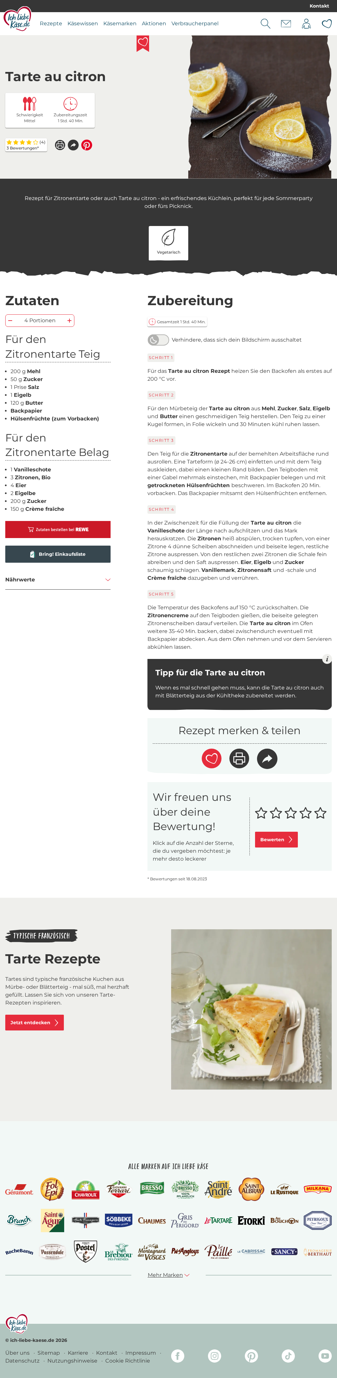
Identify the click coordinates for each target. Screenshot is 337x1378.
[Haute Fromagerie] (86, 1220)
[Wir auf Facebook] (177, 1357)
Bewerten (272, 840)
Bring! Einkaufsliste (62, 554)
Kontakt (319, 6)
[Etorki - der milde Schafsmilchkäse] (252, 1220)
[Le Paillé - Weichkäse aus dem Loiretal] (218, 1252)
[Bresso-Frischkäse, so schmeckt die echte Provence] (152, 1189)
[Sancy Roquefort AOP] (284, 1252)
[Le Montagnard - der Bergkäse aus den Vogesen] (152, 1252)
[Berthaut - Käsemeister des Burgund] (318, 1252)
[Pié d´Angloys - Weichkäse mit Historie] (185, 1251)
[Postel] (85, 1251)
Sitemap (49, 1353)
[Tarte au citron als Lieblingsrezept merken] (143, 43)
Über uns (18, 1353)
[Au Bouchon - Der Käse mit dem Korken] (284, 1220)
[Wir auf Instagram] (214, 1357)
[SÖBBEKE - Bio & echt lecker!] (119, 1220)
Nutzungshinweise (73, 1361)
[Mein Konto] (306, 24)
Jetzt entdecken (30, 1023)
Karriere (79, 1353)
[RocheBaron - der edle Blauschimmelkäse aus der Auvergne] (19, 1252)
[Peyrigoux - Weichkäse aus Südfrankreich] (318, 1220)
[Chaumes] (152, 1220)
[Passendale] (52, 1251)
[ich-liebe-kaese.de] (16, 1324)
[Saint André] (218, 1189)
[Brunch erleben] (19, 1220)
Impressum (141, 1353)
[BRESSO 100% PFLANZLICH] (185, 1189)
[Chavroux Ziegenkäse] (86, 1189)
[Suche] (266, 24)
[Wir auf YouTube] (325, 1357)
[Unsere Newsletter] (286, 24)
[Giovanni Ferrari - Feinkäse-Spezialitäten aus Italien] (119, 1189)
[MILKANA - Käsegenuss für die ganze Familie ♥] (318, 1189)
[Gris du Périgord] (185, 1220)
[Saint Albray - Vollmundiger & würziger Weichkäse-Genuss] (251, 1189)
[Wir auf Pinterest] (251, 1357)
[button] (73, 145)
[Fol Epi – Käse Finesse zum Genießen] (52, 1189)
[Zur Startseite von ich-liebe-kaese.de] (17, 19)
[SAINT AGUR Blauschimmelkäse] (52, 1220)
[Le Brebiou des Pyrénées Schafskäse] (119, 1251)
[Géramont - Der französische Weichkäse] (19, 1189)
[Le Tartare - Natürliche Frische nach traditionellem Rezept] (218, 1220)
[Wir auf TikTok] (288, 1357)
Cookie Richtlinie (127, 1361)
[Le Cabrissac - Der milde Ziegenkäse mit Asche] (252, 1252)
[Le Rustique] (284, 1189)
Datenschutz (23, 1361)
